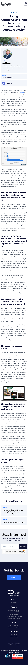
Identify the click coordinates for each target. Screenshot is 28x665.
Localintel (21, 92)
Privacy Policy (14, 637)
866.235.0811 (14, 603)
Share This (9, 83)
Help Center (14, 634)
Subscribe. (23, 546)
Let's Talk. (14, 577)
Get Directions (14, 614)
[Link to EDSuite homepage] (6, 4)
